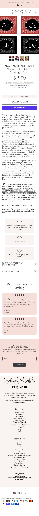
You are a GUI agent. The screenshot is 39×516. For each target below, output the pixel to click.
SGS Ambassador (19, 454)
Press (19, 448)
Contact (19, 444)
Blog (19, 430)
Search (19, 442)
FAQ (19, 452)
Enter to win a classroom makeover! (19, 456)
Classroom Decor (19, 416)
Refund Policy (19, 461)
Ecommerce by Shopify (25, 498)
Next (37, 36)
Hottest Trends (19, 413)
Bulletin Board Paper (19, 418)
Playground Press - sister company (19, 467)
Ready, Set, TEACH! (19, 422)
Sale (19, 432)
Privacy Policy (19, 463)
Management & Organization (19, 424)
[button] (3, 12)
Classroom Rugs (19, 426)
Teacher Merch (19, 428)
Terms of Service (19, 465)
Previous (2, 36)
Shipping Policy (19, 459)
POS (15, 498)
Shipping (9, 83)
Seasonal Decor (19, 420)
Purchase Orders (19, 457)
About (19, 446)
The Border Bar (19, 415)
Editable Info (19, 450)
